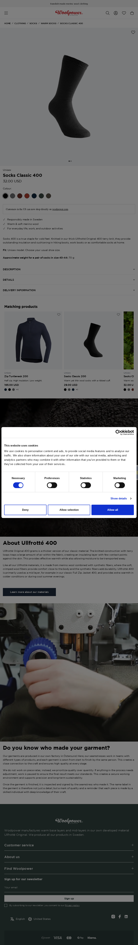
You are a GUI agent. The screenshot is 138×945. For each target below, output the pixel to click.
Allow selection (69, 509)
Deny (25, 509)
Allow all (112, 509)
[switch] (52, 485)
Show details (119, 498)
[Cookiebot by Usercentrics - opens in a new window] (118, 432)
